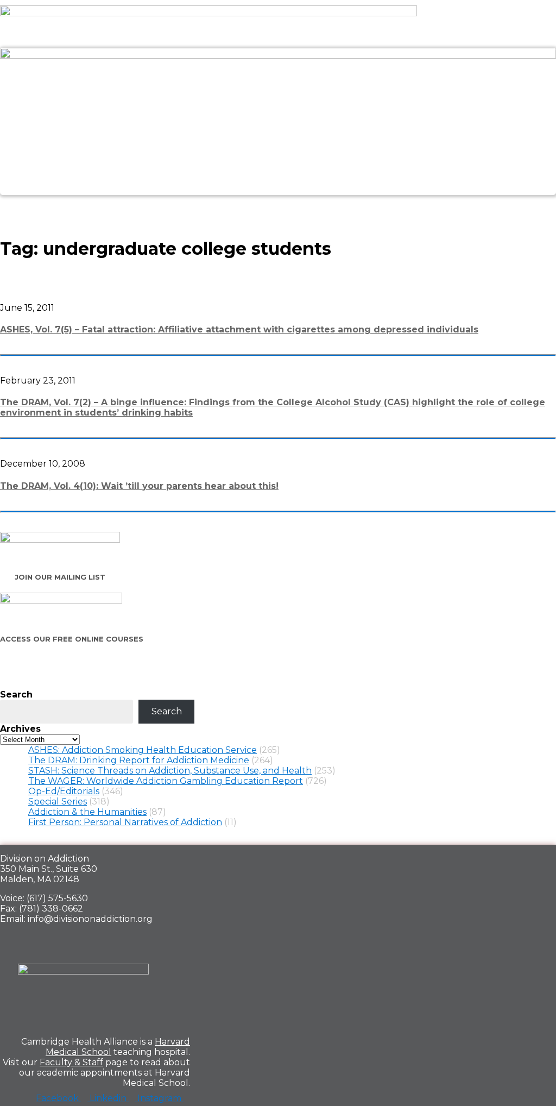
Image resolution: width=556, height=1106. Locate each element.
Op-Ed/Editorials (63, 791)
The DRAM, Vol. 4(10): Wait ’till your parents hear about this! (139, 486)
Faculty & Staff (71, 1062)
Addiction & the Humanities (87, 812)
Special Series (57, 801)
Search (16, 694)
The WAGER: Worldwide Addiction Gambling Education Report (165, 781)
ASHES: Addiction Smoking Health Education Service (142, 750)
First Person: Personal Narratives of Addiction (125, 822)
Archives (20, 729)
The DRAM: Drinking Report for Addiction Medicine (138, 760)
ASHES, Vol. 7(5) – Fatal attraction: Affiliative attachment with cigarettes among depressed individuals (239, 329)
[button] (278, 207)
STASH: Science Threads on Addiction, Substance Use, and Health (170, 770)
